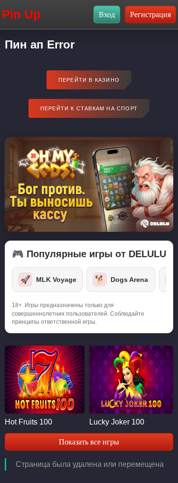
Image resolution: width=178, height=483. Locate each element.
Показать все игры (89, 442)
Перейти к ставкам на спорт (89, 108)
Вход (107, 14)
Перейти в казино (89, 80)
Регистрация (150, 14)
